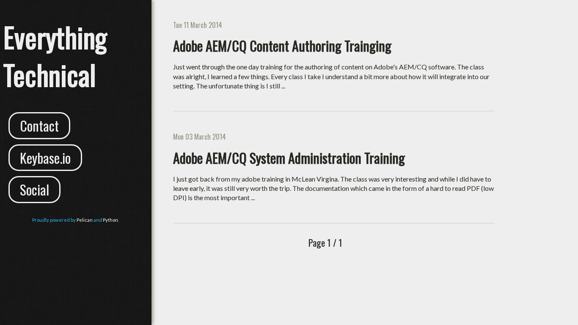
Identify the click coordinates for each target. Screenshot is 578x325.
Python (110, 220)
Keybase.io (45, 158)
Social (34, 189)
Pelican (85, 220)
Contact (39, 125)
